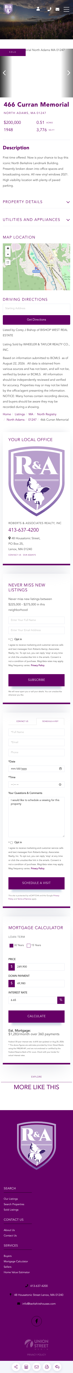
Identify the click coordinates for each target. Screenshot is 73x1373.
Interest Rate (17, 993)
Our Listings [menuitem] (11, 1199)
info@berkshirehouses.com (58, 9)
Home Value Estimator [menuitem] (17, 1272)
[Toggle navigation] (66, 9)
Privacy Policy (37, 665)
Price (12, 959)
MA (31, 414)
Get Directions (36, 319)
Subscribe (36, 680)
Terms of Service (24, 899)
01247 (32, 419)
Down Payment (19, 976)
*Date (11, 762)
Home (7, 414)
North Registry (46, 414)
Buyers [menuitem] (8, 1256)
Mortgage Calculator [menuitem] (16, 1261)
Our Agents (29, 555)
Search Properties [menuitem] (14, 1204)
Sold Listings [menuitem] (11, 1210)
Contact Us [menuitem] (10, 1236)
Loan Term (16, 937)
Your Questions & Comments (25, 793)
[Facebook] (36, 1321)
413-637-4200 (50, 9)
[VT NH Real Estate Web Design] (36, 1344)
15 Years (36, 945)
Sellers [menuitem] (7, 1267)
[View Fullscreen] (8, 262)
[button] (6, 73)
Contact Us (14, 555)
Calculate (37, 1016)
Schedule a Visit (50, 721)
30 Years (19, 945)
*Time (11, 777)
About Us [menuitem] (9, 1230)
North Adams (15, 419)
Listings (20, 414)
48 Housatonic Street (38, 1295)
